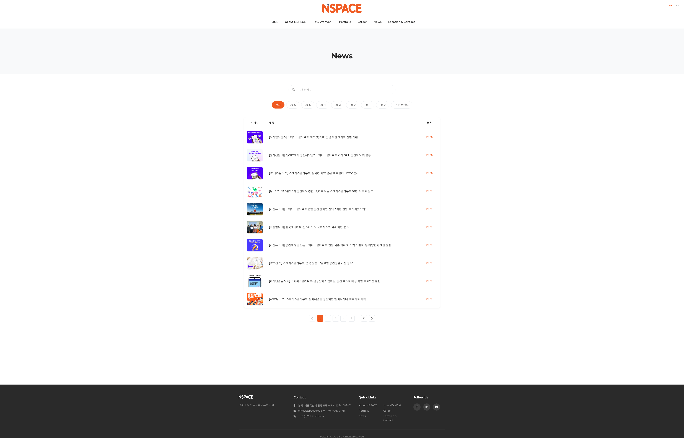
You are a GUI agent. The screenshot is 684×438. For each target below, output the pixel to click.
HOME (274, 22)
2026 (293, 104)
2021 (367, 104)
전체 (278, 104)
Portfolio (345, 22)
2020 (382, 104)
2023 (338, 104)
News (378, 22)
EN (677, 5)
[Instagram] (426, 407)
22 (364, 318)
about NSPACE (295, 22)
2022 (353, 104)
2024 (323, 104)
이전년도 (403, 104)
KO (670, 5)
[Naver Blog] (436, 407)
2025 (308, 104)
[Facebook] (417, 407)
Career (362, 22)
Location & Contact (401, 22)
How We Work (322, 22)
